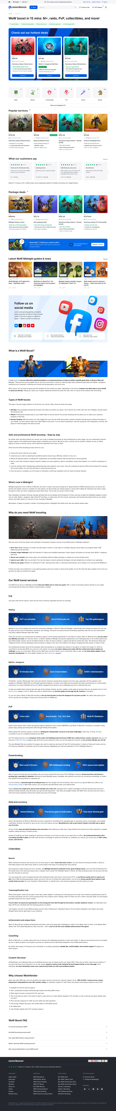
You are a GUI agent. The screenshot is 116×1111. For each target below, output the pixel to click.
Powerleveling (50, 100)
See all (105, 159)
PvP (66, 100)
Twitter (20, 325)
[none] (17, 2)
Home (10, 13)
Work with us (86, 2)
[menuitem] (16, 2)
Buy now (49, 75)
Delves (83, 100)
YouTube (32, 325)
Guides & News (96, 2)
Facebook (16, 325)
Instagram (24, 325)
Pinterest (28, 325)
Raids (16, 100)
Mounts (100, 100)
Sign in (105, 2)
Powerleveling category (16, 784)
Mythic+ (32, 100)
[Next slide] (107, 132)
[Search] (75, 7)
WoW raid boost (49, 653)
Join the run (23, 75)
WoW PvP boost (21, 740)
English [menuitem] (17, 2)
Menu (34, 7)
